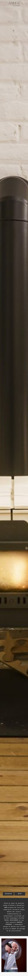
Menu (20, 894)
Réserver (8, 894)
